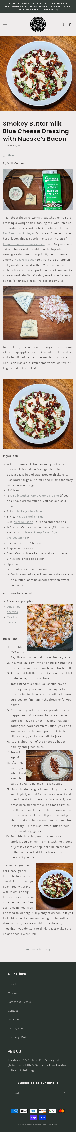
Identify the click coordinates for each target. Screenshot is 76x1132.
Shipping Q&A (17, 1037)
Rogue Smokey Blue (29, 516)
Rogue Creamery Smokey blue (24, 244)
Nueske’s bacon (25, 259)
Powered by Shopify (50, 1124)
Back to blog (40, 949)
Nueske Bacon (23, 522)
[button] (5, 24)
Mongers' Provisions (33, 1124)
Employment (16, 1028)
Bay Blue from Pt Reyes (19, 233)
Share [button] (11, 155)
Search (12, 984)
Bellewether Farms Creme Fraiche (36, 495)
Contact (13, 1010)
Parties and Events (19, 1002)
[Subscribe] (64, 1093)
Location (13, 1019)
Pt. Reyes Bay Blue (29, 511)
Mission (13, 993)
